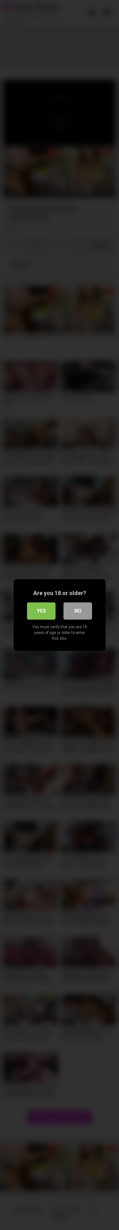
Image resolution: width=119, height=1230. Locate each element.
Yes (41, 611)
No (78, 611)
